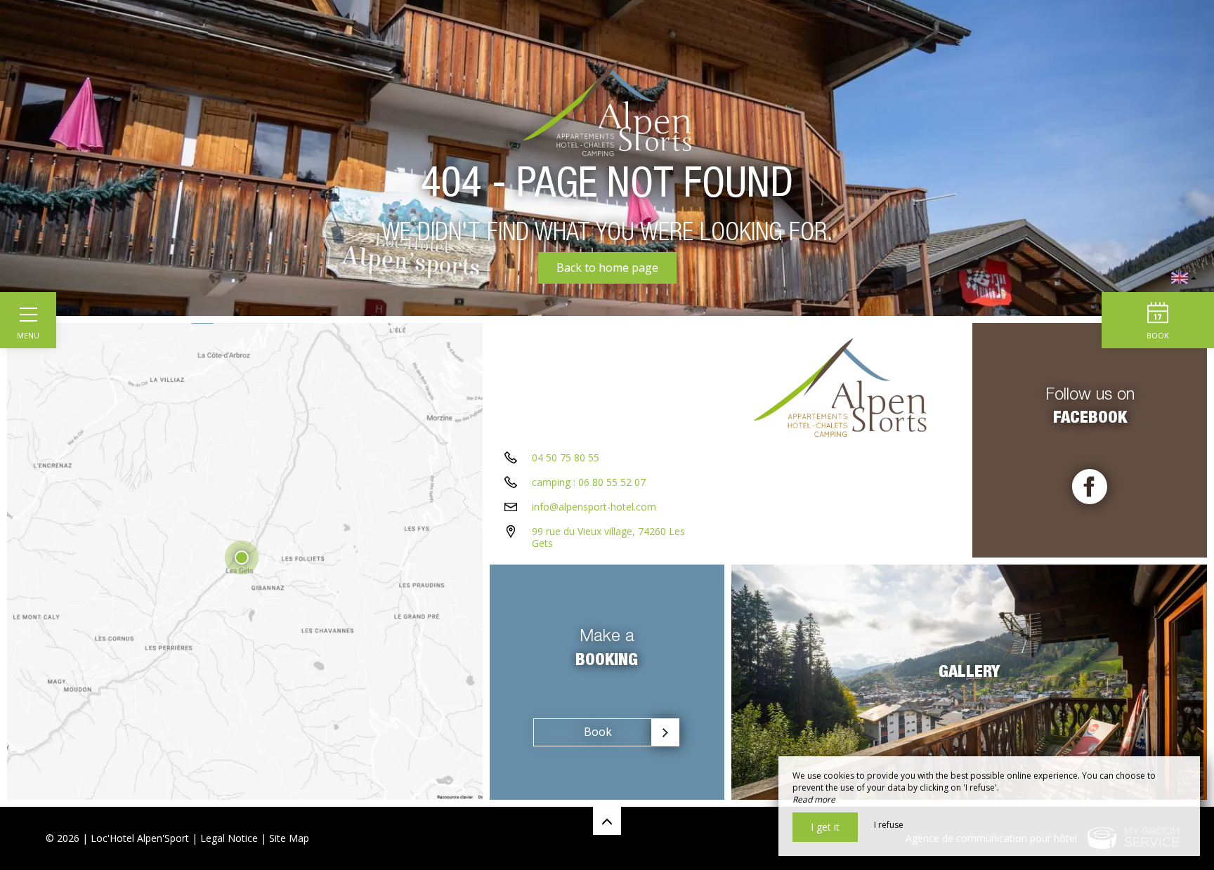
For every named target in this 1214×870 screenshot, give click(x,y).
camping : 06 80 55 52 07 (589, 482)
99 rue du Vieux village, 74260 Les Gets (608, 537)
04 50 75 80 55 (565, 457)
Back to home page (607, 267)
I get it (825, 826)
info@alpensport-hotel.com (594, 506)
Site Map (289, 838)
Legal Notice (229, 838)
